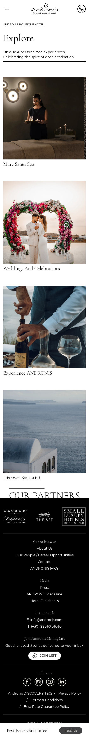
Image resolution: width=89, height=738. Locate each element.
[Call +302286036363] (81, 9)
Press (44, 588)
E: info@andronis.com (44, 620)
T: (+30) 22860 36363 (44, 626)
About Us (44, 548)
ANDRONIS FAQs (44, 568)
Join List (48, 656)
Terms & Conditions (47, 700)
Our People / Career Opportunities (44, 555)
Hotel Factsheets (44, 601)
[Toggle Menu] (6, 9)
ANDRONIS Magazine (44, 594)
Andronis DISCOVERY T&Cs (30, 693)
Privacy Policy (69, 693)
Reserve (71, 730)
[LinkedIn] (62, 682)
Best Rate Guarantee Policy (47, 707)
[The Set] (44, 516)
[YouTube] (50, 682)
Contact (44, 562)
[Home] (44, 8)
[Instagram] (39, 682)
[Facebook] (27, 682)
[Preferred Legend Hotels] (15, 516)
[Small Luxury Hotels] (74, 516)
